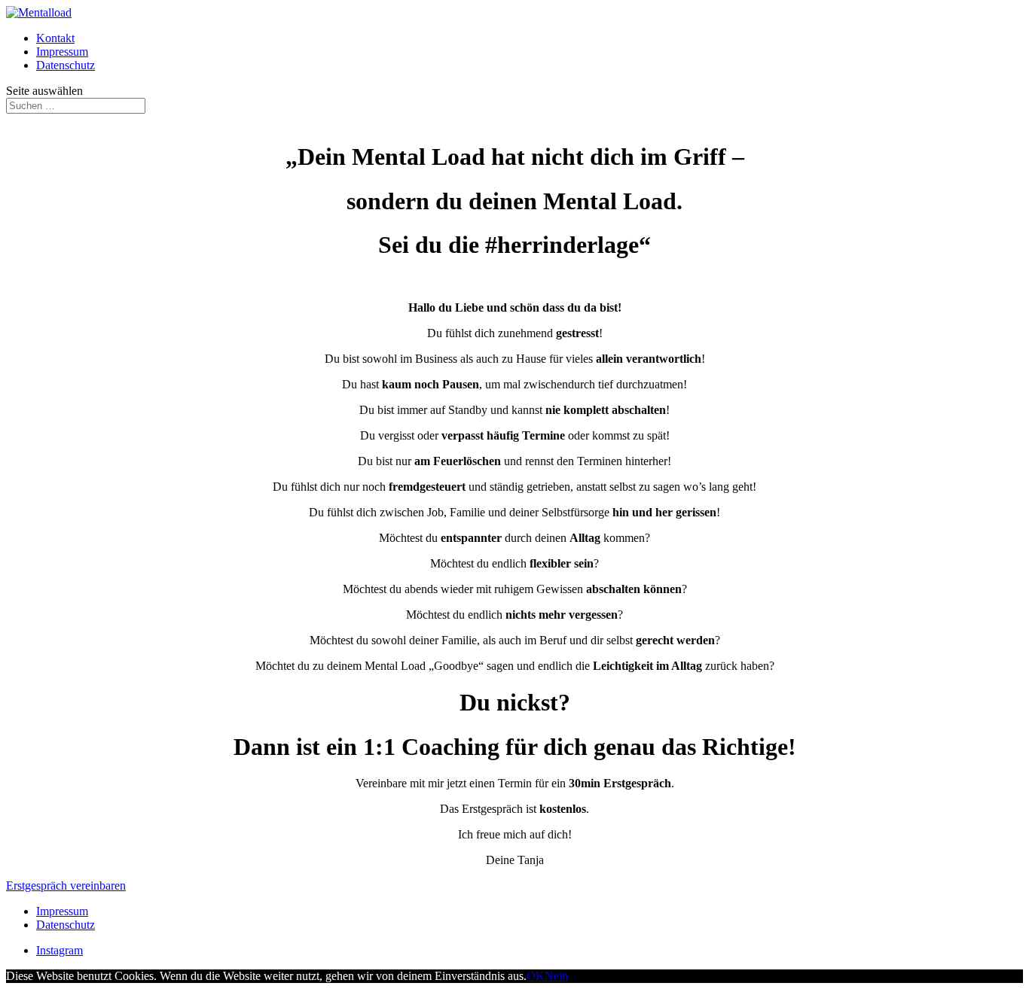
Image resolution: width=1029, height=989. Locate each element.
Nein (556, 975)
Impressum (62, 51)
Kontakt (55, 38)
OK (536, 975)
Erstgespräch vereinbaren (66, 885)
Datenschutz (65, 65)
